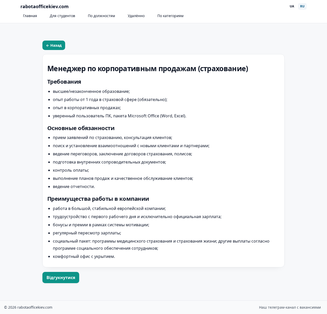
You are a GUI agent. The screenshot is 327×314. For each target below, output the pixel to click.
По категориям (170, 15)
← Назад (54, 45)
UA (292, 6)
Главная (30, 15)
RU (302, 6)
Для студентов (62, 15)
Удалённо (136, 15)
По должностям (101, 15)
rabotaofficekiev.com (44, 6)
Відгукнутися (60, 277)
